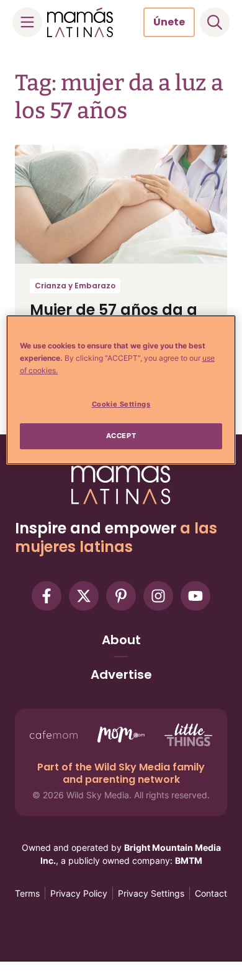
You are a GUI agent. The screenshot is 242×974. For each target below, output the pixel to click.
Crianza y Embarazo (75, 285)
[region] (121, 390)
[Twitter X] (84, 596)
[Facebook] (46, 596)
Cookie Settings (121, 404)
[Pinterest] (121, 596)
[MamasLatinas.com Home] (80, 22)
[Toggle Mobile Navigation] (27, 22)
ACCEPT (121, 435)
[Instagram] (158, 596)
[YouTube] (195, 596)
